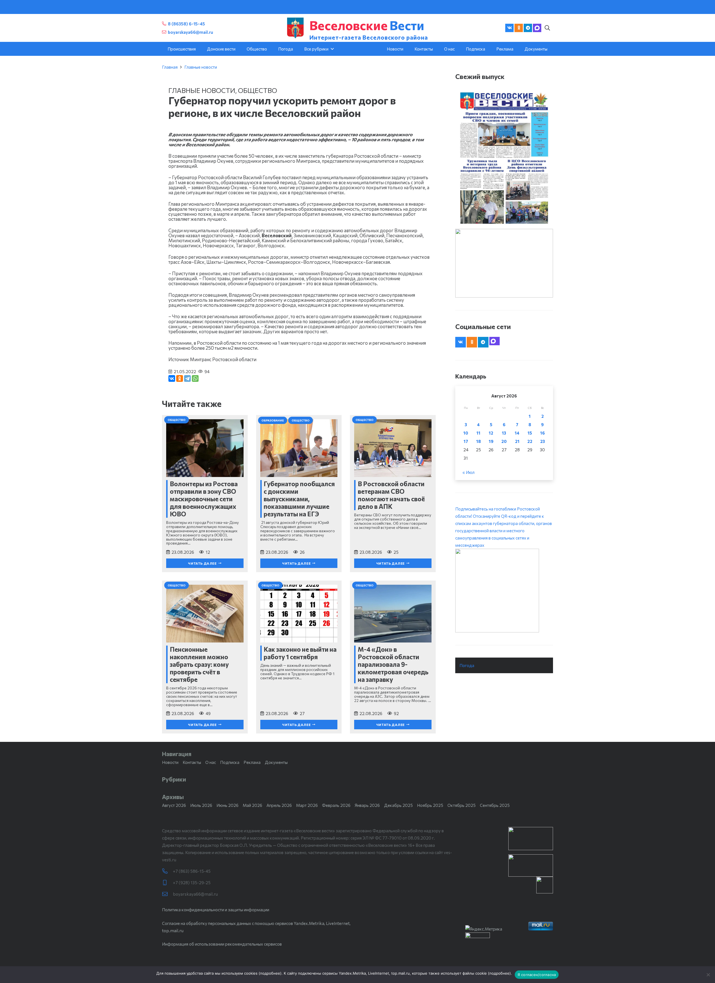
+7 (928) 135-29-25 (192, 882)
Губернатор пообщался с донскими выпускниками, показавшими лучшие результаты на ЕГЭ (299, 499)
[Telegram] (528, 28)
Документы (276, 762)
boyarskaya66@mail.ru (195, 893)
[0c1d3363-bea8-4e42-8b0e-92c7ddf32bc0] (504, 590)
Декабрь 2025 (398, 805)
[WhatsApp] (195, 378)
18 (478, 441)
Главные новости (200, 66)
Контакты (192, 762)
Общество (257, 90)
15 (530, 432)
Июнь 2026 (227, 805)
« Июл (469, 472)
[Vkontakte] (509, 28)
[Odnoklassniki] (518, 28)
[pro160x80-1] (530, 865)
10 (465, 432)
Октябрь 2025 (461, 805)
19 (491, 441)
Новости (170, 762)
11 (478, 432)
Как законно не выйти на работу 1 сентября (300, 653)
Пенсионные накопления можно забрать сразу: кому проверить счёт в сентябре (199, 664)
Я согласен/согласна (537, 974)
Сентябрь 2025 (495, 805)
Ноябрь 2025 (430, 805)
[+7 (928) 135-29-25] (167, 882)
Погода (466, 665)
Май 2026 (252, 805)
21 (517, 441)
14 (517, 432)
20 (504, 441)
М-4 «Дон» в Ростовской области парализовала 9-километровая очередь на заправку (393, 664)
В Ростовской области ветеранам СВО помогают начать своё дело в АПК (391, 495)
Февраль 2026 (336, 805)
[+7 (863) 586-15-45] (167, 871)
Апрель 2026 (279, 805)
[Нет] (708, 974)
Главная (170, 66)
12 (491, 432)
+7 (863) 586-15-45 (192, 871)
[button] (547, 28)
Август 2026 (174, 805)
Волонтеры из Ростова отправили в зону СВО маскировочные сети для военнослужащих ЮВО (204, 499)
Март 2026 (307, 805)
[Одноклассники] (179, 378)
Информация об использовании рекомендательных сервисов (222, 943)
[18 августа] (504, 158)
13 (504, 432)
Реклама (252, 762)
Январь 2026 (367, 805)
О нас (210, 762)
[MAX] (537, 28)
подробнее (270, 973)
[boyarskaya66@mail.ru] (167, 894)
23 (542, 441)
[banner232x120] (530, 838)
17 (466, 441)
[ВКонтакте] (171, 378)
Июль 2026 (201, 805)
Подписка (229, 762)
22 (529, 441)
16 (542, 432)
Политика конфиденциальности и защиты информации (215, 909)
